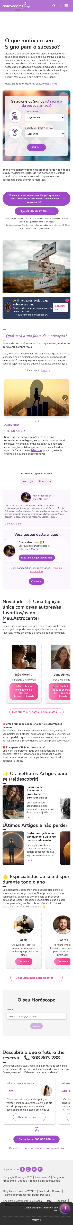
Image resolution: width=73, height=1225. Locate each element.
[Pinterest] (40, 1169)
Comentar (36, 581)
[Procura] (54, 5)
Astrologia (27, 481)
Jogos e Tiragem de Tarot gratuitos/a (39, 1180)
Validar (36, 147)
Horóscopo (45, 481)
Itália (49, 1200)
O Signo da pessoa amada (39, 128)
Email (10, 1009)
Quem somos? (42, 1177)
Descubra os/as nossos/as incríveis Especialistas (36, 1148)
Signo (44, 370)
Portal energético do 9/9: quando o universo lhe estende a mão (41, 836)
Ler (28, 817)
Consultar (24, 961)
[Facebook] (22, 1169)
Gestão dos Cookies (50, 1191)
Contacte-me (60, 307)
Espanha (61, 1200)
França (38, 1200)
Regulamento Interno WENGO (19, 1191)
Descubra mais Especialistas (34, 977)
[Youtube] (34, 1169)
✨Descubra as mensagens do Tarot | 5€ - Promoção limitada (24, 691)
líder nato (36, 450)
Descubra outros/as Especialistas (34, 712)
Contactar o (35, 1139)
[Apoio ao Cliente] (60, 5)
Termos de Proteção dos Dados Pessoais (26, 1194)
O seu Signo (31, 111)
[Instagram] (28, 1169)
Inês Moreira (51, 83)
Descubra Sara (27, 1117)
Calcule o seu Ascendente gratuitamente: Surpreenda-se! (36, 792)
